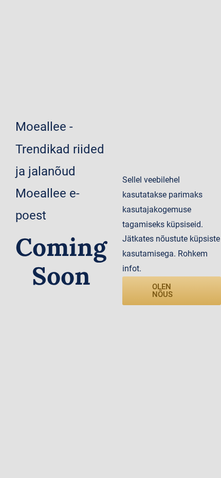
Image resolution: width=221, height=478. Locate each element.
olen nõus (162, 290)
